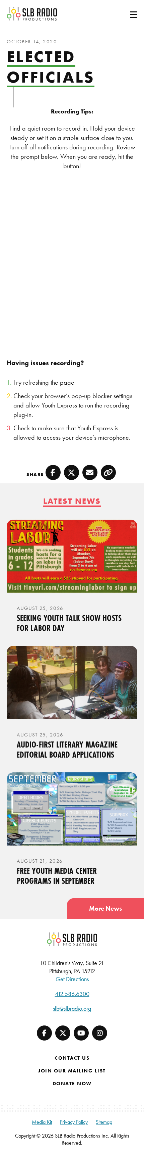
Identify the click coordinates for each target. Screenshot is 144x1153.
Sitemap (104, 1121)
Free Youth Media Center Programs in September (57, 875)
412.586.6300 (72, 994)
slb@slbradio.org (72, 1008)
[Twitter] (62, 1033)
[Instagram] (99, 1033)
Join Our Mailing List (72, 1070)
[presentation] (72, 556)
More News (105, 908)
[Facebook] (44, 1033)
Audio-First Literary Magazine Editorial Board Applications (67, 749)
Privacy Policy (74, 1121)
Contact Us (72, 1058)
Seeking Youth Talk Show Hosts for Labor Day (69, 623)
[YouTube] (81, 1033)
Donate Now (72, 1083)
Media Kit (42, 1121)
